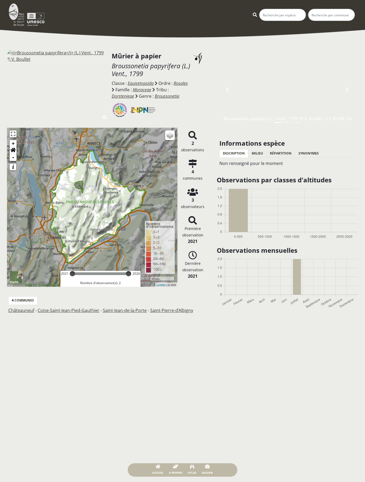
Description (234, 153)
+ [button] (13, 143)
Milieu (257, 153)
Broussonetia (167, 96)
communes (23, 300)
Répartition (281, 153)
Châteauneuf (21, 310)
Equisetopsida (141, 83)
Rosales (181, 83)
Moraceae (142, 90)
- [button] (13, 157)
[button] (13, 150)
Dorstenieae (123, 96)
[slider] (72, 273)
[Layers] (170, 135)
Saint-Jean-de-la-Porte (125, 310)
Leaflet (161, 285)
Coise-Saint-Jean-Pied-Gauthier (68, 310)
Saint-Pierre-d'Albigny (171, 310)
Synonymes (308, 153)
